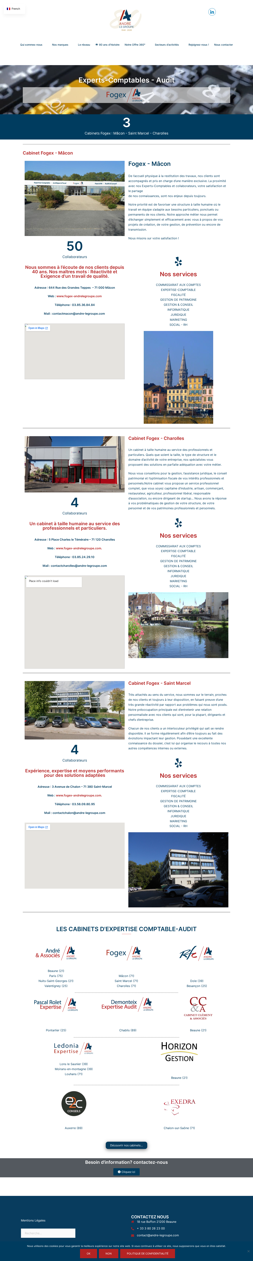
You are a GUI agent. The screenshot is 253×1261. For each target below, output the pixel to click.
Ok (88, 1253)
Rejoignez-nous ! (199, 44)
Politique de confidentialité (147, 1253)
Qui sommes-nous (31, 44)
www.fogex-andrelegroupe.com (79, 296)
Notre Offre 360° (135, 44)
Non (109, 1253)
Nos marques (60, 44)
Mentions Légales (33, 1220)
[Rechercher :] (48, 1233)
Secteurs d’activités (167, 44)
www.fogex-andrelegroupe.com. (79, 548)
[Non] (248, 1251)
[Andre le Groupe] (126, 19)
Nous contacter (223, 44)
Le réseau (84, 44)
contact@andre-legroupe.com (158, 1235)
